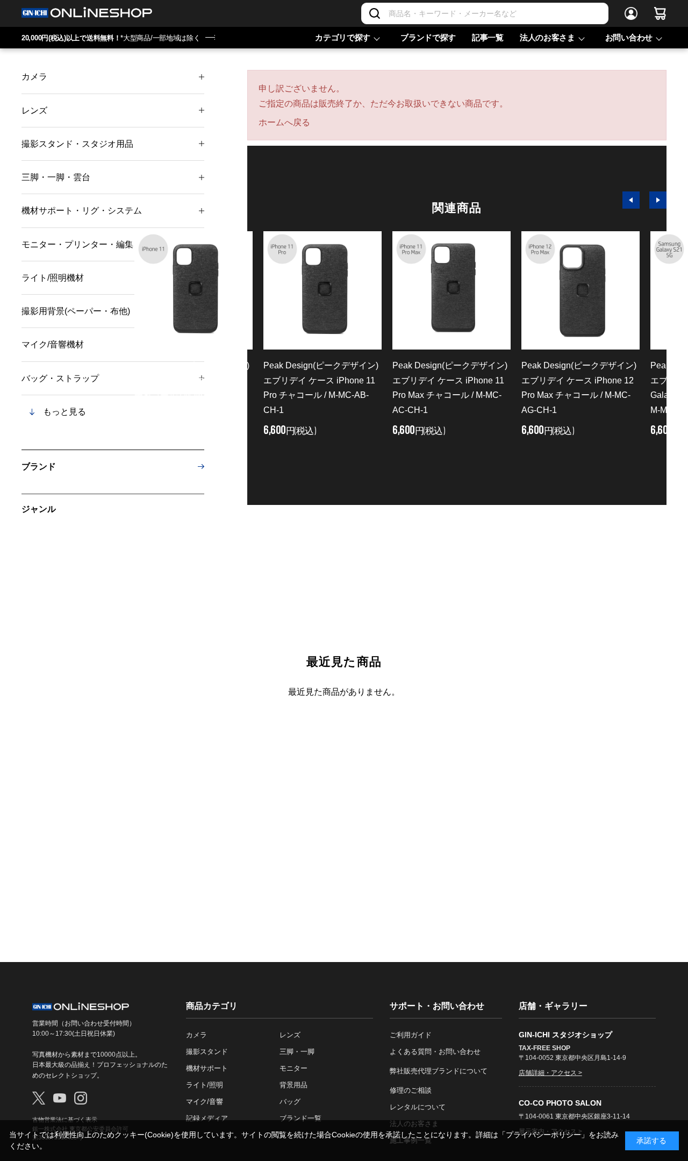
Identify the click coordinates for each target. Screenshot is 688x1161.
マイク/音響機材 (53, 344)
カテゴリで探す (342, 37)
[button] (631, 200)
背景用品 (293, 1085)
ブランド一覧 (300, 1118)
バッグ (290, 1102)
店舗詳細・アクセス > (550, 1073)
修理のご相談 (411, 1090)
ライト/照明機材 (53, 277)
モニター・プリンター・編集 (77, 244)
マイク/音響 (204, 1102)
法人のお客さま (547, 37)
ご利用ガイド (411, 1035)
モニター (293, 1068)
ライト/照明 (204, 1085)
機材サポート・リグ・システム (82, 210)
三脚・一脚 (297, 1052)
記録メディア (207, 1118)
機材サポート (207, 1068)
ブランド (39, 466)
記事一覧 (488, 37)
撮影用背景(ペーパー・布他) (76, 311)
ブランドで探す (428, 37)
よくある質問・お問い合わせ (435, 1052)
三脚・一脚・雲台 (56, 177)
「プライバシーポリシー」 (543, 1134)
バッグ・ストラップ (60, 378)
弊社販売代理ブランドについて (439, 1071)
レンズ (34, 110)
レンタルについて (418, 1107)
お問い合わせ (629, 37)
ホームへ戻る (284, 122)
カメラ (34, 76)
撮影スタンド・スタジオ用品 (77, 143)
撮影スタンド (207, 1052)
